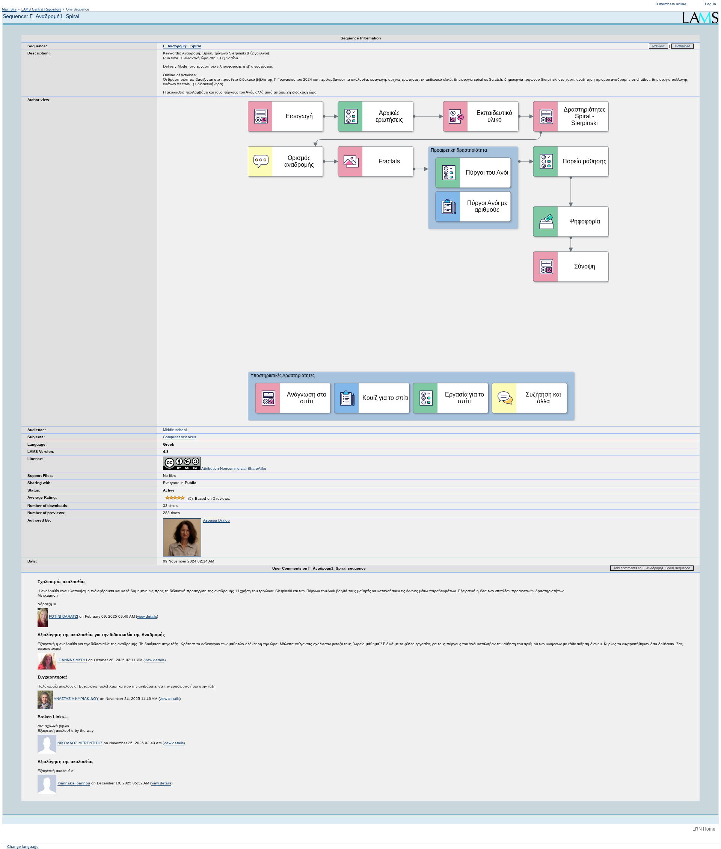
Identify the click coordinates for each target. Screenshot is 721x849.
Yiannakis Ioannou (73, 783)
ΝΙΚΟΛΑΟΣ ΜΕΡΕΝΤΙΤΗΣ (80, 743)
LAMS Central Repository (41, 9)
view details (147, 616)
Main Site (9, 9)
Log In (710, 4)
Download (682, 46)
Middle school (175, 430)
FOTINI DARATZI (63, 616)
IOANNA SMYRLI (72, 660)
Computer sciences (179, 437)
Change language (23, 846)
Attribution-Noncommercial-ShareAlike (233, 468)
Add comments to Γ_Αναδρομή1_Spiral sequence (652, 568)
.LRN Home (703, 829)
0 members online (671, 4)
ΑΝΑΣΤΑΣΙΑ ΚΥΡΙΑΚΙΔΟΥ (76, 699)
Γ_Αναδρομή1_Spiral (182, 46)
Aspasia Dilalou (216, 520)
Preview (658, 46)
